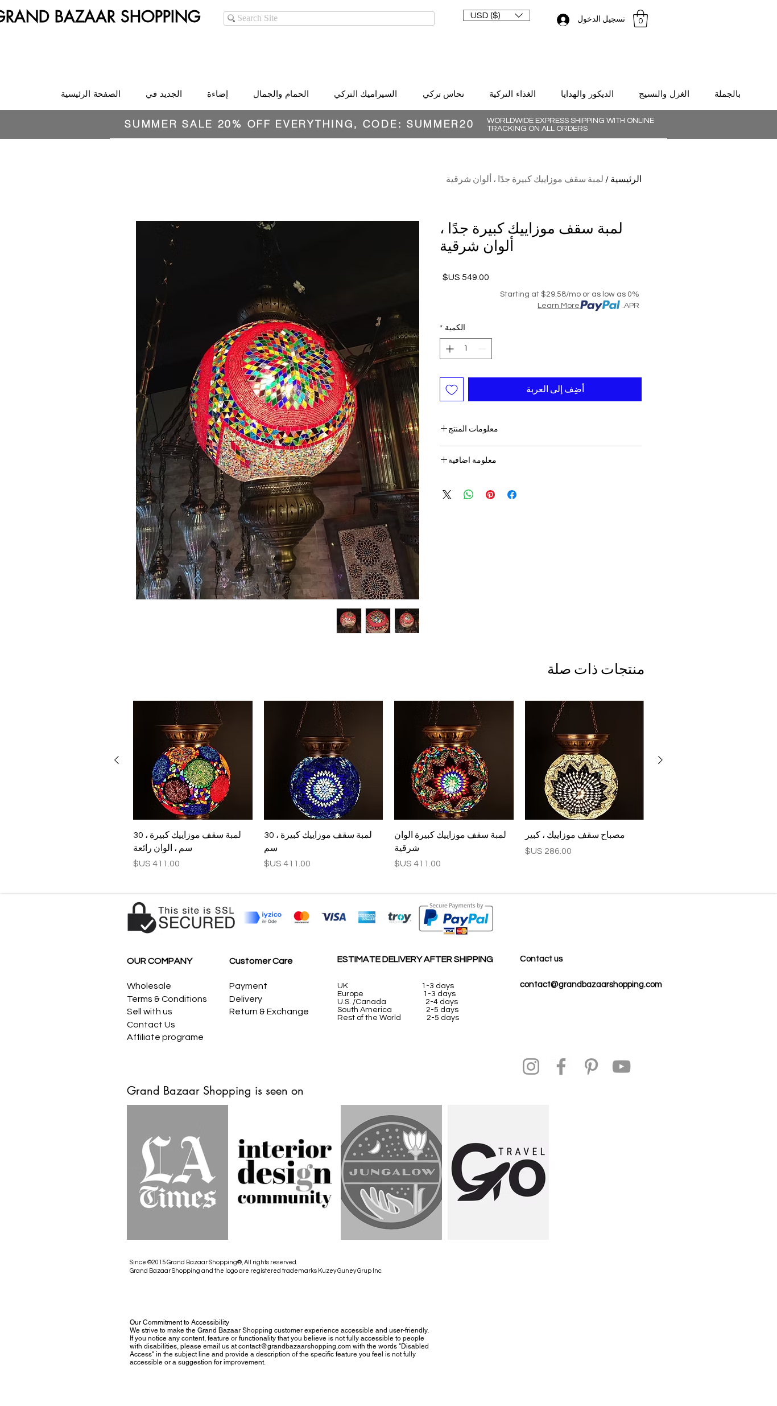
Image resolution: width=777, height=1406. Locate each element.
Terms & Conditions (167, 999)
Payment (248, 985)
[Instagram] (531, 1066)
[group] (388, 792)
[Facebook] (561, 1066)
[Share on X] (447, 494)
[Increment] (448, 349)
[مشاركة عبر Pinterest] (490, 494)
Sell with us (149, 1011)
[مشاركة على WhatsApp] (469, 494)
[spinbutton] (466, 349)
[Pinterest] (591, 1066)
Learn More (559, 306)
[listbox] (496, 15)
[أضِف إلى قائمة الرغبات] (452, 389)
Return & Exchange (269, 1011)
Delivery (245, 999)
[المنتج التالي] (116, 760)
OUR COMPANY (159, 960)
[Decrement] (483, 349)
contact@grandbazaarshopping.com (591, 984)
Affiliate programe (165, 1037)
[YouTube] (621, 1066)
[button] (496, 15)
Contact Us (151, 1024)
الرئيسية (626, 179)
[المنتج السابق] (660, 760)
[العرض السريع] (584, 760)
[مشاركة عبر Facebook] (512, 494)
